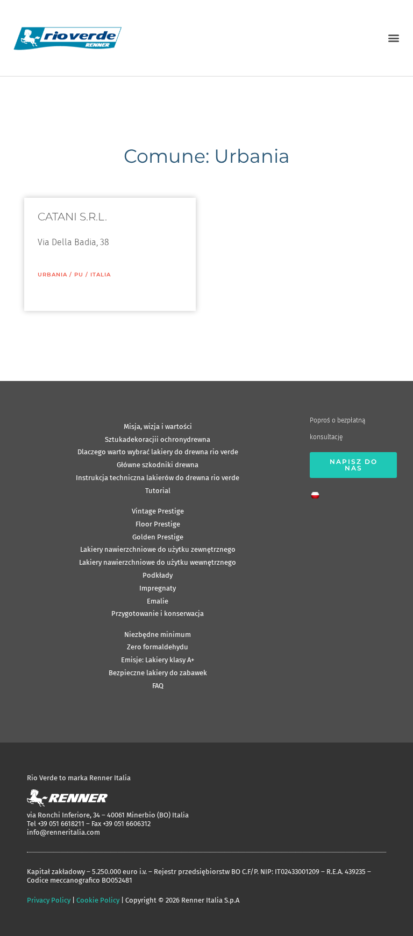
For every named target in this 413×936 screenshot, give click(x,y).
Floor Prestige (158, 524)
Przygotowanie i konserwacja (157, 613)
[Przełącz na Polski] (317, 492)
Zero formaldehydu (157, 647)
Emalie (157, 601)
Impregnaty (157, 588)
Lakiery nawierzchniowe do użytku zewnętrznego (158, 549)
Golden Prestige (157, 537)
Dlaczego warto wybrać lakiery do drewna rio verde (157, 452)
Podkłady (158, 575)
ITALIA (100, 274)
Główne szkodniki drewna (157, 465)
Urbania (52, 274)
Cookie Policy (97, 900)
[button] (393, 38)
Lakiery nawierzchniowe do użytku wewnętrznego (157, 562)
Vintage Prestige (158, 511)
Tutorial (157, 491)
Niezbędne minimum (157, 634)
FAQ (157, 686)
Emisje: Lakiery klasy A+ (157, 660)
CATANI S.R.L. (72, 216)
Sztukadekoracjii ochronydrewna (157, 439)
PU (78, 274)
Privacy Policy (48, 900)
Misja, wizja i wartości (158, 426)
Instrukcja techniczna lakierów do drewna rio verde (157, 478)
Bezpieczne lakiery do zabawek (158, 673)
